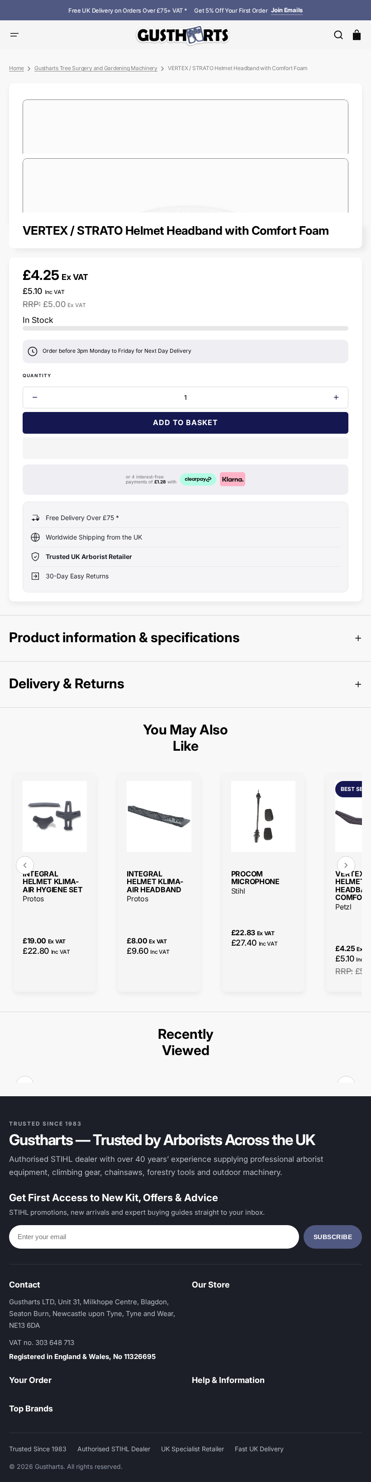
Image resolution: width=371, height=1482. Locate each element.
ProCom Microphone (255, 878)
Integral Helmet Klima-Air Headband (155, 882)
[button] (338, 34)
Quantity (37, 375)
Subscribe (333, 1237)
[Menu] (14, 35)
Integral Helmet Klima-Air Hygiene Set (52, 882)
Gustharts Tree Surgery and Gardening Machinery (95, 68)
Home (16, 68)
